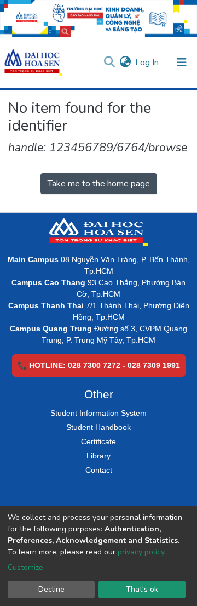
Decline (51, 589)
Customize (25, 567)
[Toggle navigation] (181, 62)
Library (98, 455)
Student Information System (98, 413)
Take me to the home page (99, 184)
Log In (147, 62)
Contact (98, 470)
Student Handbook (98, 427)
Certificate (98, 441)
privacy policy (141, 552)
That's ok (142, 589)
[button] (125, 62)
